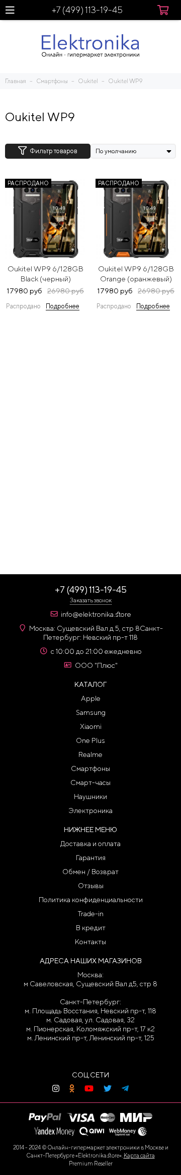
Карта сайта (139, 1155)
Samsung (91, 712)
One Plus (90, 740)
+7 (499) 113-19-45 (87, 10)
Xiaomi (91, 726)
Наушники (90, 797)
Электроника (90, 811)
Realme (90, 754)
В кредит (91, 928)
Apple (91, 698)
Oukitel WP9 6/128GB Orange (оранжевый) (136, 273)
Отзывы (91, 886)
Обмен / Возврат (90, 872)
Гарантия (91, 858)
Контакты (90, 942)
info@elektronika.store (96, 614)
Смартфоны (90, 768)
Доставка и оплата (90, 844)
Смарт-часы (90, 782)
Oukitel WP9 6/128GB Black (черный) (45, 273)
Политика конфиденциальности (91, 900)
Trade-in (91, 914)
